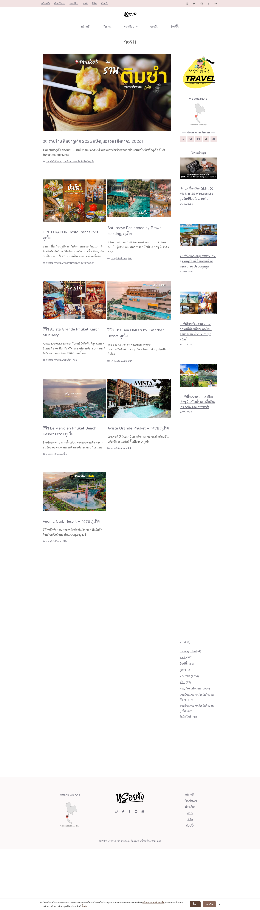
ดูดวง (183, 670)
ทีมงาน (107, 26)
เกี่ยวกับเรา (59, 3)
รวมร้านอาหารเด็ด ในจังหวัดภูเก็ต (78, 161)
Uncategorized (188, 651)
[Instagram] (116, 811)
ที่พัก (94, 3)
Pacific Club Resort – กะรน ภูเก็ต (71, 521)
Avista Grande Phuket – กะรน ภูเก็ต (138, 428)
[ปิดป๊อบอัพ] (219, 904)
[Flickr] (136, 811)
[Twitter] (123, 811)
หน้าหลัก (45, 3)
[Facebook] (129, 811)
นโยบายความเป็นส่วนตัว (153, 902)
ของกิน (154, 26)
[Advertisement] (198, 427)
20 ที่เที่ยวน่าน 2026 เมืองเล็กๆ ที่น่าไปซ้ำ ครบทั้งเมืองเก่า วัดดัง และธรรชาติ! (197, 402)
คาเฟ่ (85, 3)
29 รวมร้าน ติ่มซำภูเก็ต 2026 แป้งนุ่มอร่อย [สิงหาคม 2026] (93, 141)
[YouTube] (142, 811)
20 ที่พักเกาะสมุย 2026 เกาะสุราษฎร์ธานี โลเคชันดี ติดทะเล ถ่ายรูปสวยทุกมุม (198, 261)
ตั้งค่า (84, 906)
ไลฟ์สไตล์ (185, 717)
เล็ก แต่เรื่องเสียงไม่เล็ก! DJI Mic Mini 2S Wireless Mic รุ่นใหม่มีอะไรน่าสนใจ (197, 193)
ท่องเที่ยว (74, 3)
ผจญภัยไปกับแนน (54, 161)
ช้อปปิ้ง (104, 3)
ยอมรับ (209, 904)
